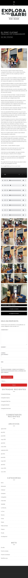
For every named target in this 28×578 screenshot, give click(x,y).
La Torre (2, 511)
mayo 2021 (3, 461)
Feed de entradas (4, 551)
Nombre (3, 347)
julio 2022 (3, 432)
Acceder (3, 547)
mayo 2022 (3, 439)
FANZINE (3, 504)
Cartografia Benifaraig (5, 394)
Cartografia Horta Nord (6, 408)
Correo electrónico (4, 354)
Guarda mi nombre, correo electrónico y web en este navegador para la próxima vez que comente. (13, 371)
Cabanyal (3, 489)
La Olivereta (3, 507)
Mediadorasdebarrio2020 (19, 34)
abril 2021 (3, 464)
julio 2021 (3, 453)
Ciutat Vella (3, 500)
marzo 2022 (3, 446)
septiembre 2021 (4, 450)
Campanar (3, 493)
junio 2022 (3, 435)
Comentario (4, 329)
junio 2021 (3, 457)
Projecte (2, 529)
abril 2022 (3, 443)
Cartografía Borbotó (5, 404)
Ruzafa (2, 532)
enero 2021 (3, 471)
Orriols (2, 518)
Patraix (13, 305)
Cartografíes (3, 497)
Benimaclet (3, 486)
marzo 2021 (3, 468)
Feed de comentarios (5, 554)
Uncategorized (4, 536)
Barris (9, 305)
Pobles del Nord (4, 525)
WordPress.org (4, 558)
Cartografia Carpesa (5, 397)
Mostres (2, 515)
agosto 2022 (3, 428)
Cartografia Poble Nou (5, 401)
